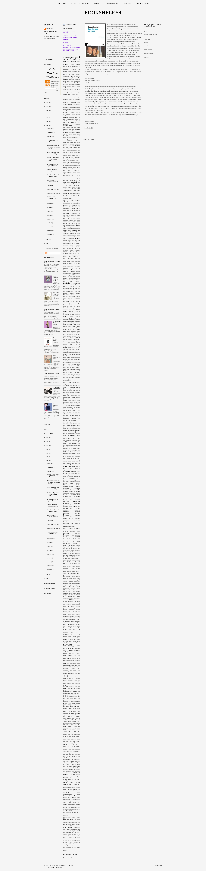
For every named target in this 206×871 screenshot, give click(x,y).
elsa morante (71, 258)
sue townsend (76, 799)
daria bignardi (72, 206)
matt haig (77, 611)
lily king (70, 547)
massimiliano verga (68, 606)
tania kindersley (67, 809)
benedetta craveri (68, 135)
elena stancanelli (73, 241)
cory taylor (70, 200)
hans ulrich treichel (74, 349)
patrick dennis (76, 676)
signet (78, 767)
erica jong (73, 268)
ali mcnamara (70, 79)
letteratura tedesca (68, 540)
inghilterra (70, 379)
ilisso (64, 379)
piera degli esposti (75, 693)
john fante (72, 417)
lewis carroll (71, 545)
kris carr (74, 463)
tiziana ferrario (67, 814)
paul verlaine (76, 681)
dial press (69, 216)
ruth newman (76, 741)
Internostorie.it (67, 858)
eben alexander (71, 225)
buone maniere (72, 149)
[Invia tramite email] (86, 128)
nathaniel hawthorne (74, 646)
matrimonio (71, 611)
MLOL (73, 634)
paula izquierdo (76, 683)
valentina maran (72, 822)
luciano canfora (76, 560)
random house (67, 711)
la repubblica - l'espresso (74, 470)
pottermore (69, 699)
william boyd (66, 840)
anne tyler (65, 107)
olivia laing (66, 663)
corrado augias (67, 198)
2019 (47, 114)
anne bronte (71, 106)
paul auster (74, 680)
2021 (47, 106)
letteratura (66, 485)
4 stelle (146, 42)
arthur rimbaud (76, 120)
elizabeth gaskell (68, 250)
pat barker (77, 675)
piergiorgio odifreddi (68, 695)
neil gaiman (66, 648)
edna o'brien (66, 235)
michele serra (71, 624)
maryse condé (76, 604)
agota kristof (71, 66)
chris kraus (66, 177)
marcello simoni (70, 576)
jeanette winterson (72, 405)
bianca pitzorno (67, 139)
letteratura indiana (67, 506)
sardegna (69, 753)
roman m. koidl (67, 736)
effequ (72, 238)
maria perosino (71, 589)
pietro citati (77, 696)
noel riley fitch (76, 657)
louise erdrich (69, 558)
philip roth (66, 688)
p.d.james (73, 668)
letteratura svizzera (74, 538)
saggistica (73, 743)
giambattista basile (67, 322)
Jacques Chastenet (71, 394)
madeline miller (72, 570)
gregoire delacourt (67, 339)
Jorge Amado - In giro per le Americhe (53, 165)
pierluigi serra (70, 696)
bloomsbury (66, 142)
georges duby (72, 318)
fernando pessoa (74, 286)
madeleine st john (68, 568)
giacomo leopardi (70, 321)
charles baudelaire (71, 163)
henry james (77, 362)
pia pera (78, 690)
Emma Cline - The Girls (53, 189)
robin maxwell (72, 733)
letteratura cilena (75, 494)
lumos (68, 565)
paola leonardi (66, 673)
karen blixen (66, 446)
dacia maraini (66, 203)
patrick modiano (76, 678)
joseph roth (72, 436)
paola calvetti (70, 671)
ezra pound (69, 275)
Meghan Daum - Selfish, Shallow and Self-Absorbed (53, 140)
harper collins (71, 352)
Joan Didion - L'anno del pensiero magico (56, 295)
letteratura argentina (68, 486)
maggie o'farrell (71, 571)
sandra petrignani (72, 749)
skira (69, 779)
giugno (49, 215)
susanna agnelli (71, 804)
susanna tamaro (71, 805)
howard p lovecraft (74, 370)
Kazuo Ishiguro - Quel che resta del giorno (53, 153)
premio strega (67, 704)
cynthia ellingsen (76, 202)
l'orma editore (75, 464)
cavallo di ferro (74, 160)
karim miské (72, 448)
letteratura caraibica (75, 493)
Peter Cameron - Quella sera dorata (56, 278)
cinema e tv (77, 180)
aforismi (72, 64)
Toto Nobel (50, 185)
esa (79, 269)
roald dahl (70, 724)
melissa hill (72, 617)
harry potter (76, 354)
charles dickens (72, 165)
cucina (69, 202)
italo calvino (73, 385)
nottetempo (66, 660)
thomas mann (76, 812)
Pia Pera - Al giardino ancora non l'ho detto (53, 159)
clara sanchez (71, 183)
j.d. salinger (76, 387)
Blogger (55, 248)
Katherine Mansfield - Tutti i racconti (56, 406)
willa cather (76, 839)
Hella (52, 81)
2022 (47, 102)
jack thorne (69, 390)
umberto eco (67, 821)
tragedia (73, 817)
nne (72, 657)
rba (74, 716)
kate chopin (70, 451)
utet (76, 821)
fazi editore (71, 280)
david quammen (72, 212)
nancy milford (72, 641)
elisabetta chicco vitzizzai (71, 245)
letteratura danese (75, 498)
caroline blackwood (75, 154)
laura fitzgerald (67, 475)
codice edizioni (73, 190)
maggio (49, 219)
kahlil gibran (70, 445)
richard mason (68, 723)
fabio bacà (69, 276)
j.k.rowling (66, 389)
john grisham (70, 422)
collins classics (76, 192)
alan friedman (76, 68)
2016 (47, 125)
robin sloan (70, 734)
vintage (78, 829)
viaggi (68, 829)
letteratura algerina (75, 484)
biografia (69, 140)
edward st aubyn (75, 236)
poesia (71, 698)
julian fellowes (72, 443)
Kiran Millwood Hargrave (69, 460)
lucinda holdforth (67, 561)
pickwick (69, 691)
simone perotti (72, 774)
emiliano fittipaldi (67, 260)
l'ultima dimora (68, 466)
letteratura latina (68, 516)
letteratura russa (68, 530)
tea (67, 810)
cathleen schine (67, 160)
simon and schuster (71, 771)
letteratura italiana (71, 515)
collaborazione (67, 192)
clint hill (76, 188)
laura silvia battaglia (71, 478)
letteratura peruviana (69, 526)
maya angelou (76, 614)
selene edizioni (71, 756)
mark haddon (77, 598)
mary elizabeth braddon (71, 603)
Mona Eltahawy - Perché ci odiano (52, 180)
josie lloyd (74, 438)
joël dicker (66, 415)
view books (57, 95)
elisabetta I (66, 246)
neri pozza (73, 648)
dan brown (73, 203)
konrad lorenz (71, 461)
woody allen (66, 845)
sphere (75, 784)
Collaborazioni (112, 3)
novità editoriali (75, 660)
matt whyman (67, 613)
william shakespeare (74, 844)
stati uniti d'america (71, 786)
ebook (78, 225)
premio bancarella (67, 701)
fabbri (74, 275)
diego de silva (71, 218)
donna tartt (66, 221)
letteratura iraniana (75, 508)
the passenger (67, 812)
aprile (48, 223)
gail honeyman (76, 313)
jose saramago (71, 435)
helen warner (72, 360)
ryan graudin (66, 743)
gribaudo (65, 341)
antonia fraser (68, 111)
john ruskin (66, 423)
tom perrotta (74, 814)
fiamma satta (66, 288)
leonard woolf (73, 481)
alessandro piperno (69, 76)
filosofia (75, 288)
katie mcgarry (76, 453)
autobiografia (68, 126)
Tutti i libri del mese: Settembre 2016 (52, 197)
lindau (78, 547)
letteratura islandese (71, 511)
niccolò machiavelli (75, 652)
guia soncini (66, 342)
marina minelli (72, 593)
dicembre (49, 128)
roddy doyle (77, 734)
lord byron (66, 551)
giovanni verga (72, 329)
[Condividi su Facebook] (92, 128)
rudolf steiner (76, 739)
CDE (79, 160)
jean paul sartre (71, 402)
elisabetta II (73, 246)
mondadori (76, 638)
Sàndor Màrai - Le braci (53, 193)
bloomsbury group (75, 142)
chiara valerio (76, 172)
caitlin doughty (66, 150)
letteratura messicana (71, 520)
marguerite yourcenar (69, 588)
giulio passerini (71, 331)
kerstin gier (70, 458)
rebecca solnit (70, 718)
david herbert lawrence (70, 210)
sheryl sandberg (75, 764)
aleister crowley (67, 73)
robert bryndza (76, 724)
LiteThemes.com (57, 867)
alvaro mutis (77, 84)
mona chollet (72, 636)
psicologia (66, 706)
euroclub (69, 273)
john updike (77, 425)
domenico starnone (68, 220)
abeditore (73, 61)
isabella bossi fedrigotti (74, 384)
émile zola (77, 258)
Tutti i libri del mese (79, 3)
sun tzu (65, 800)
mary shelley (70, 604)
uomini (73, 821)
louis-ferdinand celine (68, 556)
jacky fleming (76, 390)
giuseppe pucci (67, 332)
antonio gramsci (75, 112)
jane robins (74, 398)
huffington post (67, 372)
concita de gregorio (69, 193)
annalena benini (72, 104)
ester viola (66, 271)
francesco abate (68, 294)
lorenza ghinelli (67, 553)
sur (75, 800)
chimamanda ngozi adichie (71, 175)
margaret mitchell (75, 583)
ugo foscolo (77, 819)
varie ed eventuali (68, 827)
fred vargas (72, 308)
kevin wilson (76, 458)
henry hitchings (70, 362)
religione (77, 718)
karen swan (74, 446)
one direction (73, 663)
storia (74, 791)
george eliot (77, 314)
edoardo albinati (72, 235)
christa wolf (71, 177)
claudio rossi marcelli (68, 188)
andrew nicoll (66, 94)
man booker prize (72, 573)
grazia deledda (75, 337)
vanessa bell (69, 825)
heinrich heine (66, 359)
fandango (65, 278)
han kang (77, 346)
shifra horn (66, 766)
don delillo (77, 220)
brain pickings (76, 145)
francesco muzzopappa (74, 298)
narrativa (67, 645)
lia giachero (77, 545)
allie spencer (71, 84)
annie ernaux (72, 107)
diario (65, 218)
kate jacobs (77, 451)
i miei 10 (75, 372)
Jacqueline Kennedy (68, 392)
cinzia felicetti (66, 182)
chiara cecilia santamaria (73, 168)
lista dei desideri (70, 550)
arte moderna (76, 117)
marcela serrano (71, 575)
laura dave (77, 473)
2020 (47, 110)
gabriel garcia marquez (71, 311)
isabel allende (72, 382)
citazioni (74, 182)
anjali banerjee (69, 101)
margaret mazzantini (74, 581)
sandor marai (71, 748)
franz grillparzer (67, 306)
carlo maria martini (72, 152)
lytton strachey (76, 566)
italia (67, 385)
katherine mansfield (68, 453)
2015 (47, 240)
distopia (78, 218)
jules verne (73, 441)
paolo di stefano (71, 675)
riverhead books (76, 723)
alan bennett (69, 68)
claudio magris (67, 187)
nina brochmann (67, 657)
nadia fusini (73, 639)
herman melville (75, 365)
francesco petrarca (76, 299)
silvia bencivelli (67, 769)
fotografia (65, 291)
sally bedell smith (72, 744)
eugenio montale (75, 271)
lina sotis (74, 547)
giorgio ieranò (71, 326)
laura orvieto (73, 476)
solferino (72, 781)
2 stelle (70, 57)
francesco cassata (71, 296)
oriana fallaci (70, 665)
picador (65, 691)
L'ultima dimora (142, 3)
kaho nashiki (77, 445)
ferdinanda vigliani (68, 285)
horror (65, 370)
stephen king (76, 789)
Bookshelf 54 (103, 13)
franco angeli (76, 303)
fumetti (78, 309)
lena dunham (66, 481)
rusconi (70, 741)
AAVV (68, 61)
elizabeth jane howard (74, 251)
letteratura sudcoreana (68, 536)
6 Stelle (127, 3)
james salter (70, 395)
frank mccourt (76, 304)
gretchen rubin (76, 339)
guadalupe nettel (72, 341)
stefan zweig (71, 787)
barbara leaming (71, 132)
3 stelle (75, 57)
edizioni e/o (76, 230)
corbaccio (66, 197)
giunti (78, 331)
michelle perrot (72, 626)
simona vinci (69, 772)
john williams (76, 427)
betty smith (77, 137)
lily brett (65, 547)
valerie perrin (71, 824)
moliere (65, 636)
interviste (77, 379)
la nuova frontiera (73, 468)
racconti (73, 706)
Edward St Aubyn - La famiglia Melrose (53, 170)
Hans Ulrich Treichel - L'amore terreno (53, 175)
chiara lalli (77, 170)
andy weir (72, 97)
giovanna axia (71, 327)
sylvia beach (71, 807)
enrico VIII (73, 266)
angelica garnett (73, 99)
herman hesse (76, 364)
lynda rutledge (67, 566)
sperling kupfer (68, 784)
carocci (68, 154)
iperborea (66, 380)
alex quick (71, 77)
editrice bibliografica (75, 228)
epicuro (78, 266)
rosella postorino (76, 738)
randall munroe (75, 710)
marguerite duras (74, 586)
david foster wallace (74, 208)
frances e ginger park (74, 291)
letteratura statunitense (71, 535)
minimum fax (76, 629)
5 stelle (74, 59)
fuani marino (72, 309)
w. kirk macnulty (70, 835)
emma (71, 263)
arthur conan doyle (68, 119)
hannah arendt (67, 347)
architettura (66, 115)
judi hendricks (73, 440)
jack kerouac (73, 389)
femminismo (76, 283)
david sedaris (70, 213)
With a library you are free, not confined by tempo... (53, 147)
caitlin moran (74, 150)
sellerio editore (67, 758)
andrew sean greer (68, 96)
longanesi (77, 550)
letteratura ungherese (71, 541)
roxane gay (65, 739)
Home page (61, 3)
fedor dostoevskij (75, 281)
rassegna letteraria (74, 713)
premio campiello (76, 701)
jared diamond (72, 400)
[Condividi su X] (90, 128)
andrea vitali (77, 92)
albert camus (66, 69)
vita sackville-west (68, 832)
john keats (77, 422)
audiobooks (77, 124)
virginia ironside (67, 830)
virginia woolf (76, 831)
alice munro (66, 81)
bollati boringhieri (68, 144)
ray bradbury (66, 714)
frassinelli (65, 308)
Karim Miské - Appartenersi (56, 388)
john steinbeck (73, 423)
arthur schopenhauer (69, 122)
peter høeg (77, 686)
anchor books (73, 89)
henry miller (66, 364)
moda (78, 634)
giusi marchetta (76, 332)
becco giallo (76, 134)
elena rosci (65, 241)
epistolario (66, 268)
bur (79, 149)
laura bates (71, 473)
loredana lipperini (75, 551)
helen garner (74, 359)
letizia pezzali (75, 483)
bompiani (77, 144)
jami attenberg (71, 397)
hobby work (69, 369)
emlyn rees (66, 263)
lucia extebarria (67, 560)
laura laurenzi (76, 475)
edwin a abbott (67, 238)
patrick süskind (67, 680)
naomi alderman (75, 642)
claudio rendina (76, 187)
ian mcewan (71, 374)
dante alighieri (73, 205)
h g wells (72, 346)
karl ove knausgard (72, 450)
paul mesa (69, 681)
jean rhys (77, 402)
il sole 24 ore (77, 377)
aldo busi (77, 71)
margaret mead (67, 583)
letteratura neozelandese (71, 521)
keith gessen (75, 456)
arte (73, 115)
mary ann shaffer (72, 601)
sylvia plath (77, 807)
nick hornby (76, 653)
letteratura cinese (68, 496)
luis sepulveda (73, 563)
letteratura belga (75, 489)
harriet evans (67, 354)
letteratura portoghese (73, 528)
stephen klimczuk (67, 791)
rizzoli (65, 724)
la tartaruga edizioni (69, 471)
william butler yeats (75, 840)
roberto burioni (71, 729)
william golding (67, 842)
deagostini (73, 215)
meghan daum (71, 616)
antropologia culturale (69, 114)
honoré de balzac (76, 369)
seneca (74, 758)
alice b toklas (77, 79)
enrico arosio (66, 266)
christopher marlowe (71, 178)
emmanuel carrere (68, 265)
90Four (71, 865)
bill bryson (75, 139)
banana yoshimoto (71, 130)
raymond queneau (67, 716)
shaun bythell (73, 761)
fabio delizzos (76, 276)
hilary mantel (67, 367)
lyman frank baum (75, 565)
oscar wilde (71, 666)
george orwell (68, 316)
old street (70, 661)
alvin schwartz (67, 86)
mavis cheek (66, 614)
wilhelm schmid (72, 837)
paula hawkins (67, 683)
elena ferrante (76, 240)
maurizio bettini (76, 613)
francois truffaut (67, 304)
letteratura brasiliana (68, 491)
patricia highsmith (67, 676)
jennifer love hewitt (72, 407)
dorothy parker (71, 223)
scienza (74, 753)
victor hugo (73, 829)
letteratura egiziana (68, 499)
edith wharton (76, 226)
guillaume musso (75, 342)
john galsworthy (72, 420)
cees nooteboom (73, 162)
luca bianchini (76, 558)
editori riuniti (66, 228)
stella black (69, 789)
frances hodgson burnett (71, 293)
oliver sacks (76, 661)
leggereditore (77, 480)
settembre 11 (66, 761)
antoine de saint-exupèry (73, 109)
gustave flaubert (68, 344)
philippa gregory (75, 688)
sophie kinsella (75, 782)
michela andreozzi (75, 621)
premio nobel (67, 703)
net (77, 648)
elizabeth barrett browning (73, 248)
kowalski (69, 463)
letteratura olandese (75, 525)
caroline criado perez (69, 155)
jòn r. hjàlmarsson (68, 428)
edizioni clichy (67, 230)
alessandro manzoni (74, 74)
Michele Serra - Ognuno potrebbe (55, 340)
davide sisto (77, 213)
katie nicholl (66, 455)
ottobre (49, 136)
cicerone (71, 180)
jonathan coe (70, 432)
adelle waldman (76, 63)
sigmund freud (72, 767)
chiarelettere (66, 173)
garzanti (72, 314)
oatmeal (65, 661)
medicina (65, 616)
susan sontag (72, 802)
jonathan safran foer (72, 433)
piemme (75, 691)
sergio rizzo (70, 759)
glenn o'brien (66, 334)
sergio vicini (77, 759)
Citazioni (97, 3)
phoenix (73, 690)
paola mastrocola (73, 673)
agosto (49, 207)
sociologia (66, 781)
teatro (70, 810)
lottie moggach (76, 555)
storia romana (72, 797)
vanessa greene (76, 825)
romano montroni (76, 736)
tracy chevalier (66, 817)
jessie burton (71, 410)
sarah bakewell (73, 751)
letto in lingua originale (71, 542)
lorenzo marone (76, 553)
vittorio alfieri (77, 832)
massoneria (71, 609)
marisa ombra (71, 596)
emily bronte (66, 261)
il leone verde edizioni (73, 375)
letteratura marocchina (74, 518)
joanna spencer (76, 413)
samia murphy (71, 746)
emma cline (77, 263)
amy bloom (77, 87)
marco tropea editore (74, 578)
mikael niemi (72, 627)
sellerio (78, 756)
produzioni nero (76, 704)
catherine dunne (75, 158)
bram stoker (66, 147)
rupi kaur (65, 741)
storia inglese (72, 796)
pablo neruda (73, 670)
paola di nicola (76, 671)
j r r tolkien (70, 387)
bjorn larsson (76, 140)
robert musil (72, 728)
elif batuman (77, 243)
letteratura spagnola (71, 533)
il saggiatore (70, 377)
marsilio (71, 599)
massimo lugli (72, 608)
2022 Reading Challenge (52, 72)
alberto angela (71, 71)
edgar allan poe (67, 226)
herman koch (66, 365)
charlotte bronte (72, 167)
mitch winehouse (75, 631)
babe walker (77, 127)
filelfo (71, 288)
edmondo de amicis (75, 233)
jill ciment (69, 412)
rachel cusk (72, 708)
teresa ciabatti (76, 810)
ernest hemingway (72, 269)
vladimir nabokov (67, 834)
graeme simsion (71, 336)
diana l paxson (76, 216)
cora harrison (76, 195)
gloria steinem (73, 334)
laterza (65, 473)
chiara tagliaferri (67, 172)
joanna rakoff (69, 413)
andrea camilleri (71, 91)
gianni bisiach (76, 322)
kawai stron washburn (74, 455)
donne (73, 221)
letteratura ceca (66, 494)
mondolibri (66, 639)
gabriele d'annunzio (68, 313)
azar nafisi (71, 127)
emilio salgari (76, 260)
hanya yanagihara (68, 351)
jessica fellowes (71, 408)
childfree (78, 173)
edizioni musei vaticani (69, 231)
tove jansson (71, 815)
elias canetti (70, 243)
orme (76, 665)
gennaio (49, 234)
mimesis (70, 629)
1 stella (65, 57)
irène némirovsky (73, 380)
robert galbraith (68, 726)
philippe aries (66, 690)
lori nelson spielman (68, 555)
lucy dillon (74, 561)
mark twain (66, 599)
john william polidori (68, 427)
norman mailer (76, 658)
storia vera (70, 799)
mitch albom (66, 631)
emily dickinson (75, 261)
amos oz (73, 87)
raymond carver (76, 714)
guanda (78, 341)
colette (78, 190)
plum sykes (66, 698)
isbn (64, 385)
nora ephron (67, 658)
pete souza (72, 685)
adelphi (65, 64)
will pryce (69, 839)
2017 (47, 122)
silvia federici (74, 769)
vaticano (75, 827)
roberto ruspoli (72, 731)
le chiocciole (70, 480)
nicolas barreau (67, 655)
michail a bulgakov (71, 619)
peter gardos (71, 686)
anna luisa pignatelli (69, 102)
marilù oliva (71, 591)
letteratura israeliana (71, 513)
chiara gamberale (68, 170)
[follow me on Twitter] (69, 24)
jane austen (66, 398)
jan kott (78, 397)
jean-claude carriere (68, 403)
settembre (50, 203)
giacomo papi (77, 321)
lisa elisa (65, 548)
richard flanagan (72, 721)
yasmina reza (73, 845)
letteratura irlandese (71, 510)
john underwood (70, 425)
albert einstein (73, 69)
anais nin (66, 89)
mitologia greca (68, 632)
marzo (49, 227)
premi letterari (76, 699)
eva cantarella (75, 273)
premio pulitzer (76, 703)
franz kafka (77, 306)
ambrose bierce (76, 86)
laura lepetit (66, 476)
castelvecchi (71, 157)
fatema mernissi (73, 278)
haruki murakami (68, 356)
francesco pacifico (67, 299)
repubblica (65, 719)
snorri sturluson (76, 779)
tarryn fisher (74, 809)
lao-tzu (78, 471)
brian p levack (72, 147)
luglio (48, 211)
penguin (65, 685)
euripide (65, 273)
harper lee (77, 352)
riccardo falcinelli (72, 719)
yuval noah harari (72, 847)
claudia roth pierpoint (74, 185)
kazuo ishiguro (67, 456)
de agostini (66, 215)
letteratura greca (75, 505)
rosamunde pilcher (67, 738)
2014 (47, 243)
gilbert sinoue (66, 324)
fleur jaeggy (76, 289)
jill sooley (75, 412)
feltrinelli (66, 283)
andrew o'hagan (76, 94)
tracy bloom (77, 815)
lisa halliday (72, 548)
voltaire (74, 834)
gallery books (66, 314)
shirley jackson (72, 766)
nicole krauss (76, 655)
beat (70, 134)
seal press (71, 754)
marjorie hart (70, 598)
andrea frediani (69, 92)
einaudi (77, 238)
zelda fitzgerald (71, 849)
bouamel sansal (67, 145)
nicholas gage (67, 653)
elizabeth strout (67, 253)
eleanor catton (66, 240)
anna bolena (77, 101)
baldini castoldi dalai (68, 129)
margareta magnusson (68, 584)
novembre (50, 132)
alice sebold (74, 81)
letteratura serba (75, 531)
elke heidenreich (72, 255)
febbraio (49, 230)
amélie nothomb (67, 87)
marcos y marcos (68, 579)
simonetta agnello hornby (72, 776)
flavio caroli (69, 289)
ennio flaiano (76, 265)
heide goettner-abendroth (73, 357)
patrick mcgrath (67, 678)
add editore (69, 63)
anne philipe (77, 106)
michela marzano (68, 622)
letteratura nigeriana (68, 523)
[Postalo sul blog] (88, 128)
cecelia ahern (66, 162)
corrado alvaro (75, 197)
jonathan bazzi (71, 430)
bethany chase (70, 137)
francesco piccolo (68, 301)
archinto (78, 114)
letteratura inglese (149, 53)
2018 (47, 118)
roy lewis (71, 739)
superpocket (70, 800)
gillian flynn (73, 324)
